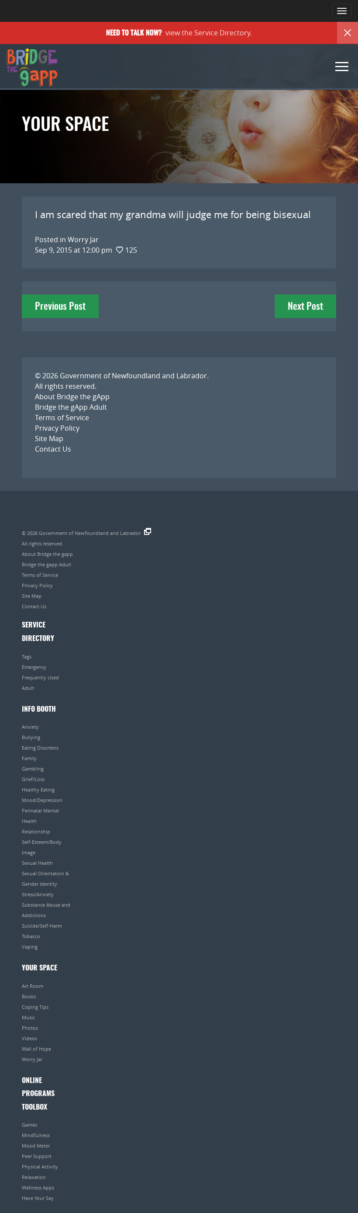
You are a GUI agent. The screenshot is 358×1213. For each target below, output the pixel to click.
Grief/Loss (33, 779)
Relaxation (34, 1177)
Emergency (34, 667)
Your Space (39, 968)
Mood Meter (36, 1145)
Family (29, 758)
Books (29, 996)
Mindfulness (36, 1135)
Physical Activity (40, 1166)
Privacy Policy (57, 428)
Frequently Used (40, 677)
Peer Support (37, 1156)
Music (28, 1017)
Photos (30, 1028)
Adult (28, 688)
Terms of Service (62, 417)
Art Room (32, 986)
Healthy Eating (38, 789)
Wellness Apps (38, 1187)
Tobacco (31, 936)
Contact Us (53, 449)
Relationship (36, 831)
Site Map (49, 438)
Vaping (30, 946)
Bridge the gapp (32, 67)
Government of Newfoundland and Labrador (133, 375)
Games (29, 1124)
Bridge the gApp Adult (71, 407)
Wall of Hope (36, 1048)
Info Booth (39, 709)
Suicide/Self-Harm (42, 925)
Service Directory (222, 33)
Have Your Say (38, 1198)
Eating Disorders (40, 747)
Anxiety (30, 726)
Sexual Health (37, 863)
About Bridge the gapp (47, 554)
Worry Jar (32, 1059)
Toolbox (34, 1107)
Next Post (305, 307)
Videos (29, 1038)
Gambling (33, 768)
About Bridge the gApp (72, 396)
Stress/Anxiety (38, 894)
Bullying (31, 737)
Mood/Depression (42, 800)
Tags (26, 656)
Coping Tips (35, 1007)
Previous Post (60, 307)
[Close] (347, 33)
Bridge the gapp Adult (46, 564)
